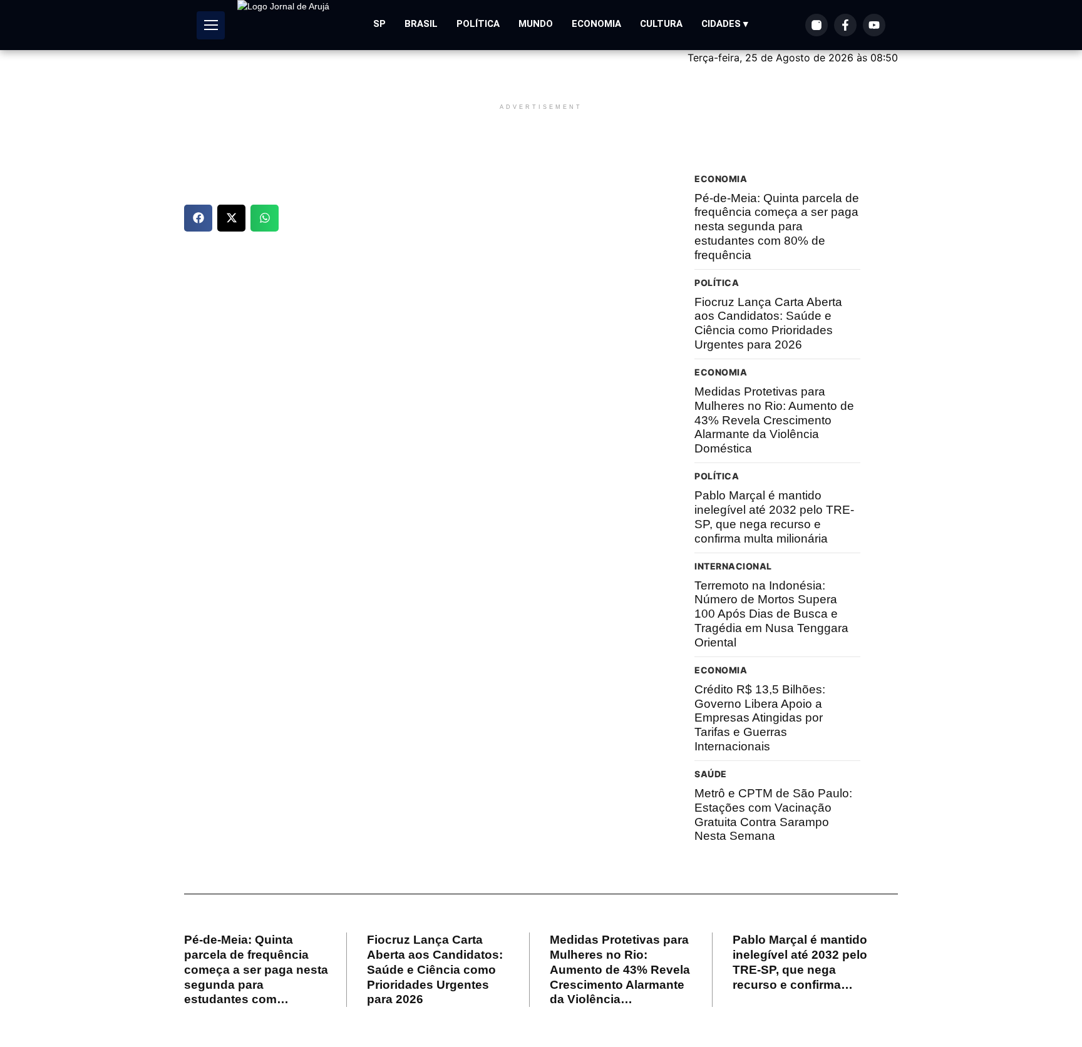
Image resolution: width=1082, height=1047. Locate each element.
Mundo (535, 23)
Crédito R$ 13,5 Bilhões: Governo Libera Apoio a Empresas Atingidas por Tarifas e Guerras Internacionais (759, 718)
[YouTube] (874, 25)
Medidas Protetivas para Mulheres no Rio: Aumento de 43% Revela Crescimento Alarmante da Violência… (620, 969)
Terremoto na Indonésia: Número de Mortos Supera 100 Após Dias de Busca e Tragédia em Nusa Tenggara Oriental (771, 614)
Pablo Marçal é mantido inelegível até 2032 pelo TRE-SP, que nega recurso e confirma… (800, 962)
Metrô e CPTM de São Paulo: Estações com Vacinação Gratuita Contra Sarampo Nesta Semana (773, 814)
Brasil (421, 23)
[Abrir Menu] (211, 25)
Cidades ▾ (724, 23)
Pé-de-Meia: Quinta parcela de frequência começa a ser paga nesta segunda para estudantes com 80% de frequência (776, 227)
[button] (198, 218)
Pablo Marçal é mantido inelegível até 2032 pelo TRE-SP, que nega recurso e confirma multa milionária (774, 516)
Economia (596, 23)
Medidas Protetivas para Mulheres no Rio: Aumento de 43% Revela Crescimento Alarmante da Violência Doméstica (774, 420)
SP (379, 23)
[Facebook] (845, 25)
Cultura (661, 23)
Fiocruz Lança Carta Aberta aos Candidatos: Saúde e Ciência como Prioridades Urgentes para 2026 (768, 323)
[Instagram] (816, 25)
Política (478, 23)
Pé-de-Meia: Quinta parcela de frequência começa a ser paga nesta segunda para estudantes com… (256, 969)
